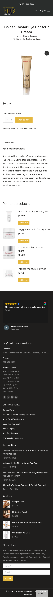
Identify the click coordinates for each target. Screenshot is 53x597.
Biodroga (14, 128)
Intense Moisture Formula (32, 269)
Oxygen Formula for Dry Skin (34, 229)
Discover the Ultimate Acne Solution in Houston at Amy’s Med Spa (25, 452)
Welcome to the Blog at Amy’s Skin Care (20, 463)
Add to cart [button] (24, 223)
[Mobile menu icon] (48, 10)
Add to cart (24, 119)
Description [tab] (8, 142)
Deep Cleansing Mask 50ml (33, 211)
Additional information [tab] (14, 149)
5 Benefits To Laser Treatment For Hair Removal (24, 485)
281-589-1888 (28, 4)
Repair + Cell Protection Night (31, 249)
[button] (47, 53)
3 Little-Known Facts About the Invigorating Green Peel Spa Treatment (25, 474)
